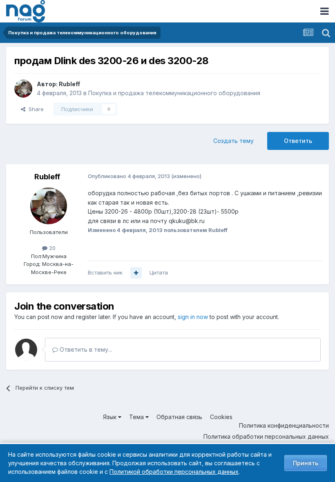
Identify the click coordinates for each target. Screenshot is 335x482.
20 (51, 248)
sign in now (193, 316)
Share (34, 109)
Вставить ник (105, 272)
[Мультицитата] (136, 273)
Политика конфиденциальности (284, 425)
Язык (110, 416)
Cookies (221, 416)
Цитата (159, 272)
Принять (305, 463)
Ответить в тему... (85, 349)
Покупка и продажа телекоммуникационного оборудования (174, 92)
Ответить (298, 140)
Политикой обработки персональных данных (174, 471)
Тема (137, 416)
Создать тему (233, 140)
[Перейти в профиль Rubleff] (23, 89)
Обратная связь (179, 416)
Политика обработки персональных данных (266, 436)
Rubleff (69, 83)
